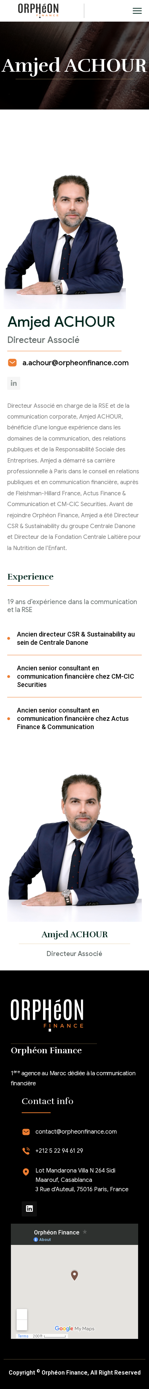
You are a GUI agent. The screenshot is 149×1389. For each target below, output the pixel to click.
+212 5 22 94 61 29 (59, 1150)
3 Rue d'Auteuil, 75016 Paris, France (81, 1189)
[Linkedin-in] (13, 383)
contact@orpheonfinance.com (76, 1131)
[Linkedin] (29, 1208)
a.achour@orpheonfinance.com (75, 362)
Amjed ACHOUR (75, 934)
